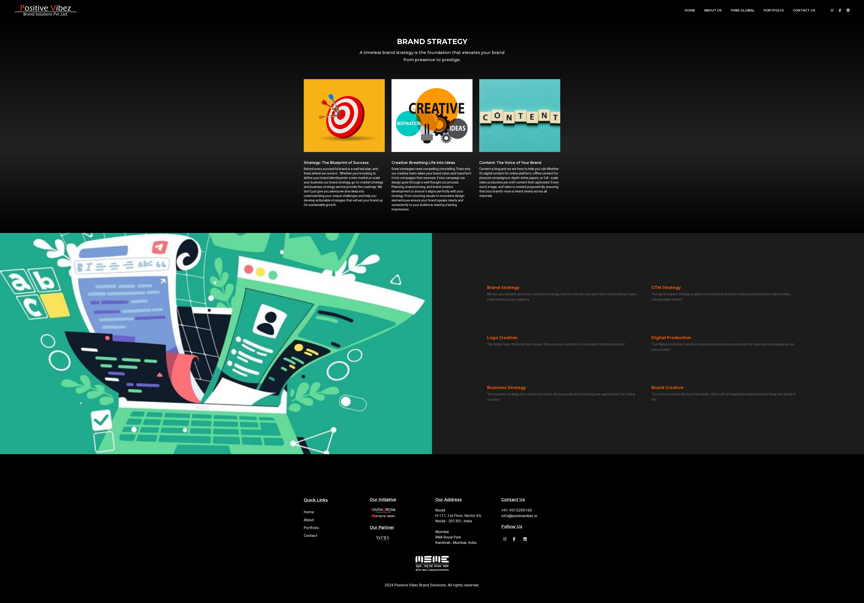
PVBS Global (743, 10)
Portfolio (774, 10)
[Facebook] (832, 10)
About (309, 520)
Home (690, 10)
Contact (310, 535)
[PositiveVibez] (46, 10)
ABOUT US (713, 10)
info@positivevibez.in (519, 516)
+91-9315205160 (516, 510)
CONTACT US (804, 10)
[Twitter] (846, 10)
